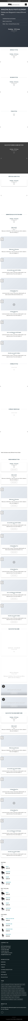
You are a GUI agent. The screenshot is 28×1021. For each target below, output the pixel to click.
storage (6, 997)
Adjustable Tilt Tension (9, 984)
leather (9, 990)
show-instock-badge (5, 995)
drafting (9, 986)
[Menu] (2, 4)
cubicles (2, 986)
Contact (14, 1017)
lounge (13, 990)
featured (18, 986)
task (13, 997)
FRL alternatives (4, 988)
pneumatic (3, 992)
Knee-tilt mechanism (20, 988)
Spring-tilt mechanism (17, 995)
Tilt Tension (17, 997)
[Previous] (3, 35)
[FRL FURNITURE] (14, 4)
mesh (17, 990)
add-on (2, 984)
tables (10, 997)
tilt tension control (4, 999)
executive (14, 986)
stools (2, 997)
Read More (14, 469)
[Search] (26, 4)
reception (8, 992)
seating (12, 992)
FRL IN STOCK (4, 977)
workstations (20, 999)
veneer (15, 999)
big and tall (17, 984)
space (11, 995)
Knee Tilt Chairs (4, 990)
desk (6, 986)
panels (23, 990)
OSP (20, 990)
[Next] (25, 35)
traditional (11, 999)
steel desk (24, 995)
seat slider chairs (18, 992)
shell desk (24, 992)
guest (9, 988)
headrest (13, 988)
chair (24, 984)
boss (21, 984)
